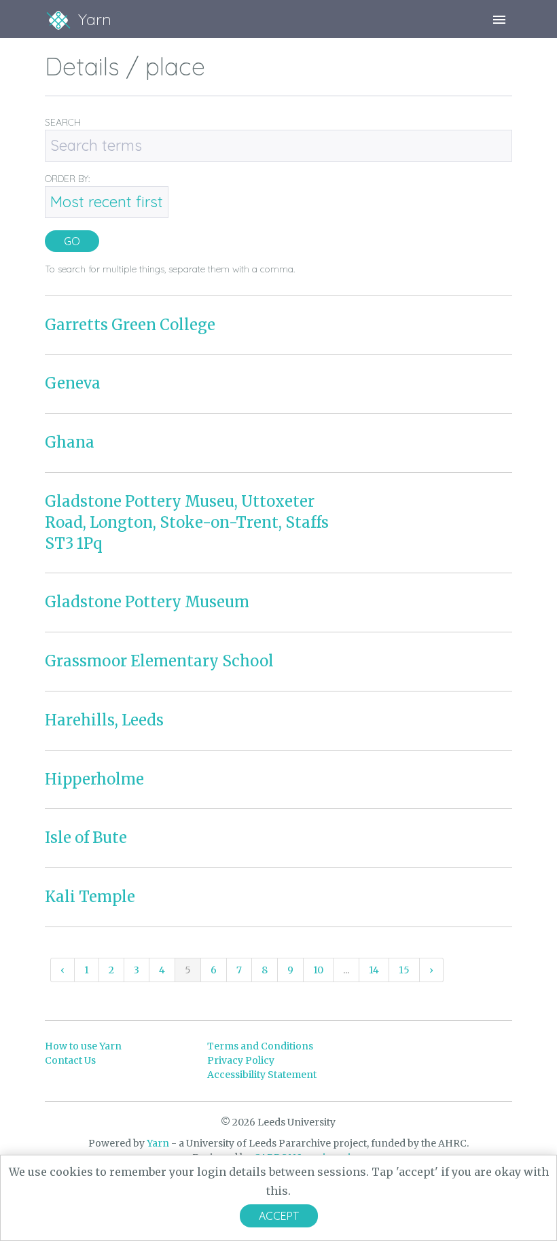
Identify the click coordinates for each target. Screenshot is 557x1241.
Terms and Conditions (260, 1046)
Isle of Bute (86, 837)
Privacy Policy (240, 1060)
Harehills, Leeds (104, 720)
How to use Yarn (83, 1046)
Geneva (73, 383)
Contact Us (70, 1060)
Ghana (69, 442)
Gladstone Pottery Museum (147, 601)
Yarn (158, 1143)
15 (404, 970)
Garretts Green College (130, 324)
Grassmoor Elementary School (159, 660)
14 (374, 970)
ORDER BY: (67, 179)
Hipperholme (94, 779)
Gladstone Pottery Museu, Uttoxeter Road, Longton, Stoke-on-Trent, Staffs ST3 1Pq (187, 522)
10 (318, 970)
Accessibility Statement (262, 1074)
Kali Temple (90, 896)
